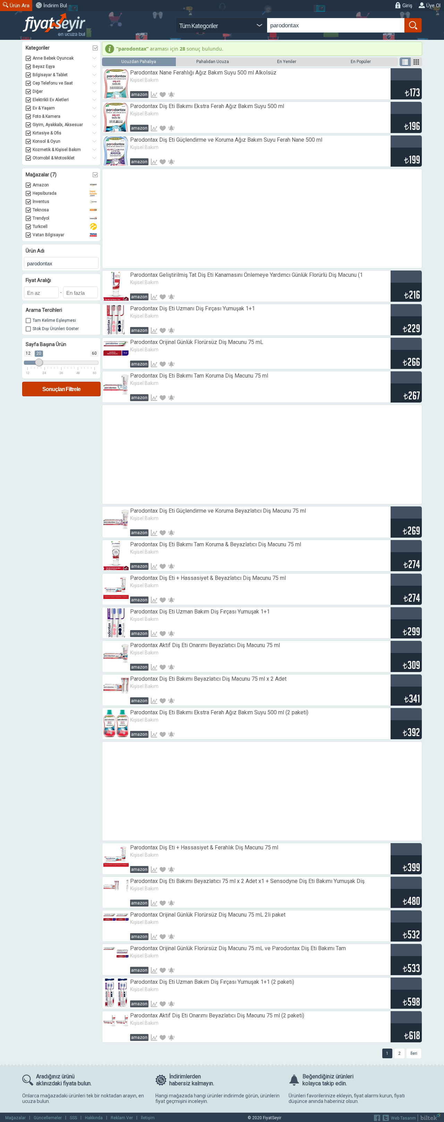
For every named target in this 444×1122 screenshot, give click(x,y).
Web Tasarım (403, 1118)
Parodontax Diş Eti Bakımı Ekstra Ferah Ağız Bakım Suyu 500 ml (207, 106)
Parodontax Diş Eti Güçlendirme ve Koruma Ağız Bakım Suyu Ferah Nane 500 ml (226, 139)
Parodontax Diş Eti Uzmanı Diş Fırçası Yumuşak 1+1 (192, 308)
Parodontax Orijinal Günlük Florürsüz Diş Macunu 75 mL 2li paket (207, 914)
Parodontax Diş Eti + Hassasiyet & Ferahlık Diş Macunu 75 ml (204, 847)
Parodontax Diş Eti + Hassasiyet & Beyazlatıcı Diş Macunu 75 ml (208, 578)
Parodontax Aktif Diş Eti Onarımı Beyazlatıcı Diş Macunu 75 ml (205, 645)
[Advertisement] (262, 218)
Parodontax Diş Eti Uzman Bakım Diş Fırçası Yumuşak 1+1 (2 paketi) (212, 982)
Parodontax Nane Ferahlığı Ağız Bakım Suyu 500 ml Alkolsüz (203, 72)
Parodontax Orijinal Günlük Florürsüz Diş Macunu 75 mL (196, 342)
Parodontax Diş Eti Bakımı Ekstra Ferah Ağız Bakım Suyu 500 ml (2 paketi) (219, 712)
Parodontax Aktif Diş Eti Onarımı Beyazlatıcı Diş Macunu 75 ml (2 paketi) (217, 1015)
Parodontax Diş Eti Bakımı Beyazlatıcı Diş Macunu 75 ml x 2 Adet (208, 678)
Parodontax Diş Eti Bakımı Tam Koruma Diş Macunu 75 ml (199, 375)
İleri (413, 1053)
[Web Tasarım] (430, 1118)
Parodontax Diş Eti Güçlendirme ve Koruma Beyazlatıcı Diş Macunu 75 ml (218, 510)
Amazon (139, 94)
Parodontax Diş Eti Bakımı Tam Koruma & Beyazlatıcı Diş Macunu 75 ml (215, 544)
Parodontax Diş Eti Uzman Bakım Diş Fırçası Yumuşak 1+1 (200, 611)
